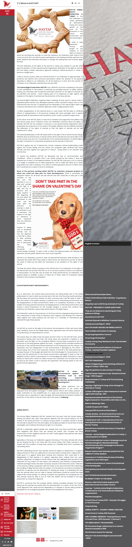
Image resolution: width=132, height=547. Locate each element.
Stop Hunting (91, 506)
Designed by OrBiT (56, 541)
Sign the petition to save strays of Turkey (103, 370)
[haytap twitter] (8, 542)
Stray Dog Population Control (98, 334)
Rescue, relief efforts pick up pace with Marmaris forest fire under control (102, 483)
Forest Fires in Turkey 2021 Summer (100, 513)
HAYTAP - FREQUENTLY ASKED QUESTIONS (103, 307)
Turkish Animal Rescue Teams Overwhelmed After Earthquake (104, 464)
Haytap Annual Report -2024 (97, 324)
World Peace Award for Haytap (98, 532)
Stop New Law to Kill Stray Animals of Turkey (104, 304)
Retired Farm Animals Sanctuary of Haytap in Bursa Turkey (105, 429)
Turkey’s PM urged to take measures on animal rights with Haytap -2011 (105, 392)
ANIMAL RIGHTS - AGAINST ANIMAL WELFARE (104, 510)
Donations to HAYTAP (94, 317)
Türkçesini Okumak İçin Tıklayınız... (29, 494)
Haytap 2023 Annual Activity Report (101, 410)
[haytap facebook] (3, 542)
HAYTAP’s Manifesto (94, 360)
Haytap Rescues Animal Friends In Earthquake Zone (105, 470)
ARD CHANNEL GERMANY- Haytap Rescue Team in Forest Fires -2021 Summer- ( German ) (105, 518)
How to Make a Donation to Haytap (100, 331)
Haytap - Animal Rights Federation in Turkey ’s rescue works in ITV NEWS (105, 435)
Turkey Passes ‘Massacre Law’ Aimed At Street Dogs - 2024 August (105, 374)
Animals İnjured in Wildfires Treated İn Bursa (104, 320)
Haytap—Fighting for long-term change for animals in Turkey (104, 386)
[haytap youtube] (11, 542)
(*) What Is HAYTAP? (94, 353)
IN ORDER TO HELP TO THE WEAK (98, 479)
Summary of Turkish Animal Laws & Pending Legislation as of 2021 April (104, 458)
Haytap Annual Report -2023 (97, 357)
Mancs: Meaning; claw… (95, 403)
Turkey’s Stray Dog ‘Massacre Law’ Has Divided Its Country (105, 342)
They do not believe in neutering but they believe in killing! (103, 312)
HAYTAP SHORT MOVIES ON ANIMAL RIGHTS (103, 327)
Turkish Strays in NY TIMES (96, 407)
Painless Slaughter (93, 497)
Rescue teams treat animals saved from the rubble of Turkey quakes (104, 452)
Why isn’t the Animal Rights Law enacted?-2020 (103, 537)
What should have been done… (98, 294)
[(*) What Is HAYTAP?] (27, 513)
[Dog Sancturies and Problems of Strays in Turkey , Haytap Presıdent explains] (38, 540)
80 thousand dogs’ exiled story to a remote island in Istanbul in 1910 (104, 527)
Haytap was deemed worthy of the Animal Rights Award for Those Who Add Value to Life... (105, 398)
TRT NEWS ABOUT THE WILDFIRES (99, 523)
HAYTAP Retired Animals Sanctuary (100, 475)
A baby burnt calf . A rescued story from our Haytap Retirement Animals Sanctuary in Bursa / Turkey (104, 422)
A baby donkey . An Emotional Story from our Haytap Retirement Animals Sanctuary (104, 415)
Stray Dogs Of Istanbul (95, 338)
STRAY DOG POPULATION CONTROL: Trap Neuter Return (105, 299)
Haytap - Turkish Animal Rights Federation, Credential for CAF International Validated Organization (104, 490)
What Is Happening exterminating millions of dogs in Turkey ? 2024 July (105, 365)
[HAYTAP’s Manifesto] (42, 540)
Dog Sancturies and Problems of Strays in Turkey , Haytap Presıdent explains (103, 348)
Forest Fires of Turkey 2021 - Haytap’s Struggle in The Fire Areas (105, 501)
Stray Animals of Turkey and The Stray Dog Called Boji (104, 380)
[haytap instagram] (5, 542)
